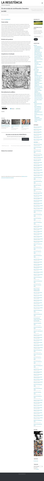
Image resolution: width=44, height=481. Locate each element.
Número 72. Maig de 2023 (38, 231)
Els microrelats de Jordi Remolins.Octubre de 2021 (25, 126)
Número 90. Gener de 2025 (38, 175)
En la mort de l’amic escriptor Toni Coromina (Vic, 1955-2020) (37, 319)
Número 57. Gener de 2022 (38, 274)
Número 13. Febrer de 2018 (38, 415)
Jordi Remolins (7, 19)
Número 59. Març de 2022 (38, 269)
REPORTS (35, 102)
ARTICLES (35, 45)
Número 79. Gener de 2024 (38, 208)
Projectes (35, 9)
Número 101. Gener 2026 (38, 144)
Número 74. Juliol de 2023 (38, 226)
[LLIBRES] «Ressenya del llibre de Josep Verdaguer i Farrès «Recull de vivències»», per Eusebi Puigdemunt (38, 89)
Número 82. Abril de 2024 (38, 200)
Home (32, 9)
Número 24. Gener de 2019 (38, 382)
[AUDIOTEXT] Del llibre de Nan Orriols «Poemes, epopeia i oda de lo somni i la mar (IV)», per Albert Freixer (38, 98)
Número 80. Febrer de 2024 (38, 205)
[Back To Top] (41, 478)
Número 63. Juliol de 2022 (38, 259)
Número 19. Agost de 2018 (38, 400)
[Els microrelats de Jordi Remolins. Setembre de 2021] (15, 121)
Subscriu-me (25, 139)
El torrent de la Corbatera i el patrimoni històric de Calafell (20, 145)
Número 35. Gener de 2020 (38, 347)
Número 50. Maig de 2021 (38, 297)
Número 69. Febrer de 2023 (38, 238)
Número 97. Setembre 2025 (38, 157)
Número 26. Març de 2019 (38, 377)
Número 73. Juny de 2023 (38, 228)
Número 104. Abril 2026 (37, 134)
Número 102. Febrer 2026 (38, 139)
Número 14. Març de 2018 (38, 412)
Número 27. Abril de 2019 (38, 374)
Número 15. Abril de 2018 (38, 410)
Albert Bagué (36, 142)
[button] (38, 435)
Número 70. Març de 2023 (38, 236)
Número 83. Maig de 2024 (38, 198)
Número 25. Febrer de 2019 (38, 379)
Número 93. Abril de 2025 (38, 167)
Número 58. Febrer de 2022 (38, 272)
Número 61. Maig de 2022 (38, 264)
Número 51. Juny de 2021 (38, 295)
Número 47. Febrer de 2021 (38, 305)
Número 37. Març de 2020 (38, 342)
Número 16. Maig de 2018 (38, 407)
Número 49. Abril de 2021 (38, 300)
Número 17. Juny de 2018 (38, 405)
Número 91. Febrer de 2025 (38, 172)
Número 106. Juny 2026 (37, 129)
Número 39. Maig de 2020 (38, 337)
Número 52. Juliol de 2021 (38, 292)
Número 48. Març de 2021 (38, 302)
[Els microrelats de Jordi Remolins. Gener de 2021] (5, 121)
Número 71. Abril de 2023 (38, 233)
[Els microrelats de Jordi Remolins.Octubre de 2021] (26, 121)
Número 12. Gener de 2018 (38, 417)
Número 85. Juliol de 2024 (38, 193)
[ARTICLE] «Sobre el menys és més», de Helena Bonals (38, 59)
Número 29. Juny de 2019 (38, 369)
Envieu (36, 39)
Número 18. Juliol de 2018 (38, 402)
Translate (37, 469)
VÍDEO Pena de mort (5, 145)
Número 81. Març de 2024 (38, 203)
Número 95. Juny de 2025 (38, 162)
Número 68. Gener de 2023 (38, 241)
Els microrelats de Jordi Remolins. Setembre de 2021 (15, 126)
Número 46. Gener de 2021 (38, 307)
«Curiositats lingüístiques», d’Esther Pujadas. (37, 72)
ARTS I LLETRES (36, 69)
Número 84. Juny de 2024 (38, 195)
